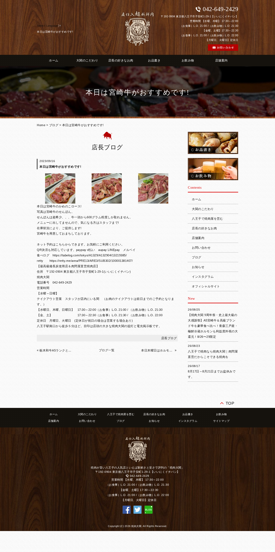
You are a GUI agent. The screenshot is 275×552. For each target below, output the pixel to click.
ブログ (54, 125)
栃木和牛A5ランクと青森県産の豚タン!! (55, 350)
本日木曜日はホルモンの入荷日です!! (157, 350)
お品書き (154, 60)
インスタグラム (203, 276)
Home (41, 125)
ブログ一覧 (107, 350)
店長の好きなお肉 (120, 60)
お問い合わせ (201, 247)
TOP (230, 402)
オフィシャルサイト (206, 286)
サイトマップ (221, 420)
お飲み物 (188, 60)
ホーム (53, 60)
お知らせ (198, 267)
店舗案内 (221, 60)
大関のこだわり (87, 60)
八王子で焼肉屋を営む (207, 218)
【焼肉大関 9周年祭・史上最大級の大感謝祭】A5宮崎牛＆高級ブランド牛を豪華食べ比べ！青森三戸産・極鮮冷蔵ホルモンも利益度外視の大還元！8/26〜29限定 (213, 325)
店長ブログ (169, 338)
